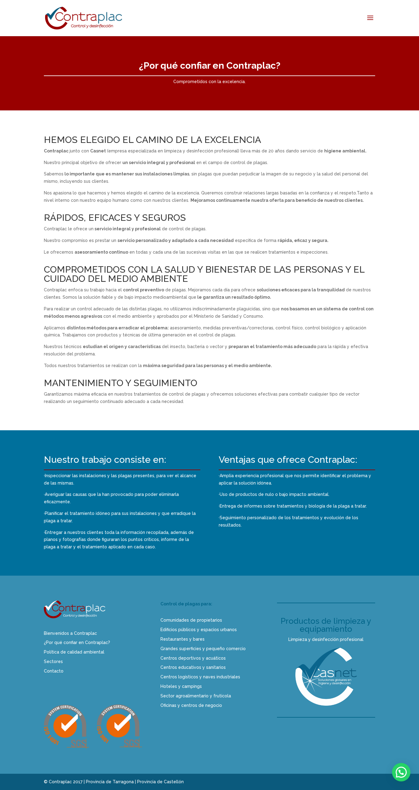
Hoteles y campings (181, 686)
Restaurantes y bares (182, 639)
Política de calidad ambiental (74, 652)
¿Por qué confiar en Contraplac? (77, 642)
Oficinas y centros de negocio (191, 705)
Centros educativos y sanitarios (193, 667)
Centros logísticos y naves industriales (200, 676)
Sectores (53, 661)
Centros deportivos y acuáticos (193, 658)
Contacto (53, 671)
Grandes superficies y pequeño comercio (203, 648)
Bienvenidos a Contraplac (70, 633)
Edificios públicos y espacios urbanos (198, 629)
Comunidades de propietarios (191, 620)
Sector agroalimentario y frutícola (195, 695)
